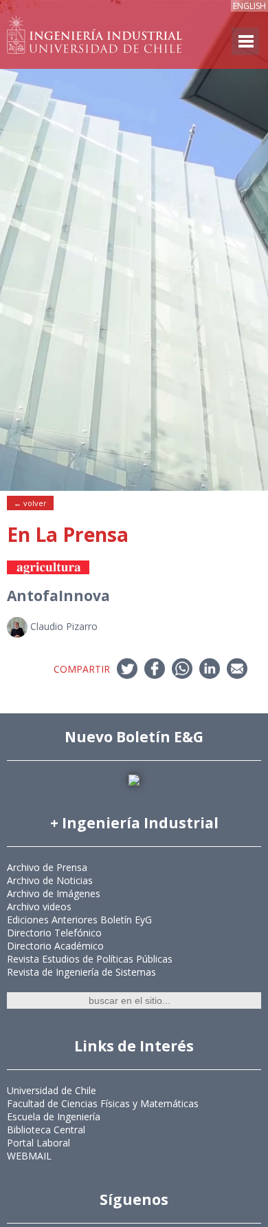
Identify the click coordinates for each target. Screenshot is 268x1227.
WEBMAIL (29, 1155)
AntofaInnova (58, 595)
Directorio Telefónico (54, 932)
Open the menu (245, 41)
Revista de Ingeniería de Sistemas (81, 971)
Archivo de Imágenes (53, 893)
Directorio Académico (55, 945)
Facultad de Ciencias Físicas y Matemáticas (103, 1103)
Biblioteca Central (46, 1129)
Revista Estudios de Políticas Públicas (89, 958)
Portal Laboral (38, 1142)
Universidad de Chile (51, 1090)
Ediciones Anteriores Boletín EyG (79, 919)
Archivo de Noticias (50, 880)
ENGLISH (249, 6)
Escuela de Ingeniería (53, 1116)
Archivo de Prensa (47, 867)
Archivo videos (39, 906)
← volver (30, 503)
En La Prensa (68, 534)
